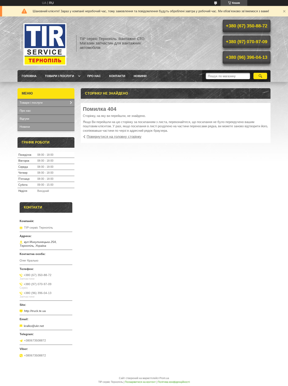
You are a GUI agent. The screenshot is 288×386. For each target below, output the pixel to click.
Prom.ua (164, 378)
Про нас (94, 76)
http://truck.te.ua (35, 311)
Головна (29, 76)
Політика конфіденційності (174, 382)
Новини (140, 76)
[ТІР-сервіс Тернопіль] (44, 43)
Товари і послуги (59, 76)
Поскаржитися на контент (140, 382)
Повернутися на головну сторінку (114, 137)
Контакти (117, 76)
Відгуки (24, 118)
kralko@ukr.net (34, 326)
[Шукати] (260, 76)
